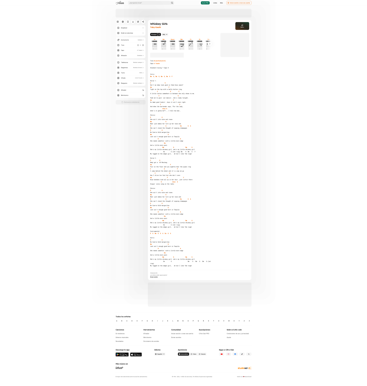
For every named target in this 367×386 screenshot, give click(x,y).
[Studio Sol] (244, 368)
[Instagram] (228, 354)
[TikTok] (242, 354)
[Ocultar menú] (118, 22)
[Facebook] (235, 354)
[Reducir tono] (138, 45)
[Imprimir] (123, 22)
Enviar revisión (154, 277)
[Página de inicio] (120, 3)
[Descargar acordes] (133, 22)
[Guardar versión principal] (159, 34)
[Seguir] (210, 44)
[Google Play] (122, 355)
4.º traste (157, 63)
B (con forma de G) (160, 61)
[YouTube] (221, 354)
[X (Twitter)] (248, 354)
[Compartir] (143, 22)
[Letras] (119, 368)
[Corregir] (138, 22)
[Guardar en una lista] (128, 22)
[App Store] (136, 355)
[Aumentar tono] (143, 45)
